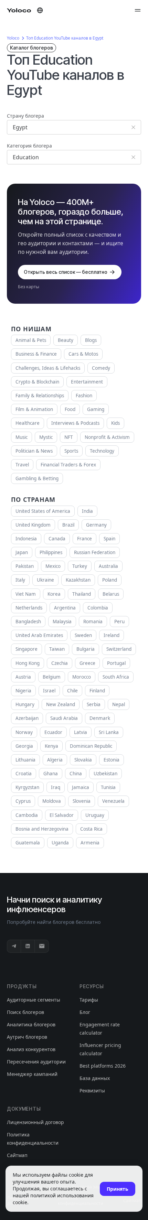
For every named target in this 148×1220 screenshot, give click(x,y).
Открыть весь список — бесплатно (65, 272)
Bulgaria (85, 649)
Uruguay (94, 815)
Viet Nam (25, 594)
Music (21, 437)
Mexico (53, 566)
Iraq (55, 787)
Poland (109, 580)
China (76, 773)
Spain (109, 539)
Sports (71, 451)
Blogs (91, 340)
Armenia (90, 843)
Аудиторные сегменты (33, 999)
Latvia (80, 732)
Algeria (55, 760)
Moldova (51, 801)
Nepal (118, 704)
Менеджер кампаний (32, 1074)
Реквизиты (92, 1090)
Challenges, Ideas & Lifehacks (47, 368)
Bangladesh (28, 621)
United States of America (42, 511)
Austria (23, 677)
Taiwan (57, 649)
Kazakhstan (78, 580)
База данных (95, 1078)
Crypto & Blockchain (37, 382)
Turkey (79, 566)
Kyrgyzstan (27, 787)
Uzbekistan (105, 773)
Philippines (51, 552)
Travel (22, 465)
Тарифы (89, 999)
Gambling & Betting (37, 478)
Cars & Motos (83, 354)
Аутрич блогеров (27, 1037)
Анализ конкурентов (31, 1049)
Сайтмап (17, 1155)
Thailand (81, 594)
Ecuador (53, 732)
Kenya (51, 746)
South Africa (116, 677)
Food (70, 409)
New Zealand (60, 704)
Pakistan (24, 566)
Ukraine (45, 580)
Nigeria (23, 691)
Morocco (81, 677)
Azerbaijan (27, 718)
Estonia (111, 760)
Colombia (97, 608)
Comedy (101, 368)
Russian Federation (94, 552)
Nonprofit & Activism (107, 437)
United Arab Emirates (39, 635)
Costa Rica (91, 829)
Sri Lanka (109, 732)
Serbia (94, 704)
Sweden (83, 635)
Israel (49, 691)
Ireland (111, 635)
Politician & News (34, 451)
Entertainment (87, 382)
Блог (85, 1012)
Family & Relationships (39, 395)
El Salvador (62, 815)
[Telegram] (14, 946)
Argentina (65, 608)
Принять (117, 1189)
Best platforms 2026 (103, 1065)
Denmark (99, 718)
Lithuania (25, 760)
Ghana (50, 773)
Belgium (52, 677)
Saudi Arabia (64, 718)
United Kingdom (33, 525)
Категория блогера (29, 145)
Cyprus (23, 801)
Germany (96, 525)
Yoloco (13, 38)
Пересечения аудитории (36, 1061)
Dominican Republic (91, 746)
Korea (54, 594)
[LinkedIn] (28, 946)
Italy (20, 580)
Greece (87, 663)
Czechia (59, 663)
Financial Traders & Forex (68, 465)
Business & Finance (36, 354)
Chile (72, 691)
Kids (115, 423)
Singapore (26, 649)
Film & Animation (34, 409)
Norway (24, 732)
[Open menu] (137, 10)
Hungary (24, 704)
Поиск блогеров (25, 1012)
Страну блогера (25, 115)
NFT (68, 437)
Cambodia (26, 815)
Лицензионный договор (35, 1122)
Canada (57, 539)
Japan (21, 552)
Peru (119, 621)
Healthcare (27, 423)
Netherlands (28, 608)
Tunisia (108, 787)
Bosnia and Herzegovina (41, 829)
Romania (93, 621)
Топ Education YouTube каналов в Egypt (64, 38)
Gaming (95, 409)
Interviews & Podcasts (75, 423)
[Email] (42, 946)
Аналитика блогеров (31, 1024)
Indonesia (26, 539)
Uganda (60, 843)
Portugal (116, 663)
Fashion (84, 395)
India (87, 511)
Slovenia (82, 801)
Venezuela (113, 801)
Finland (97, 691)
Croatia (23, 773)
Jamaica (80, 787)
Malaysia (62, 621)
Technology (102, 451)
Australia (108, 566)
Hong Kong (27, 663)
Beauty (65, 340)
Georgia (24, 746)
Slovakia (83, 760)
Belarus (111, 594)
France (84, 539)
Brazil (68, 525)
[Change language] (39, 10)
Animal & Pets (30, 340)
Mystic (46, 437)
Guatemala (27, 843)
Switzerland (118, 649)
